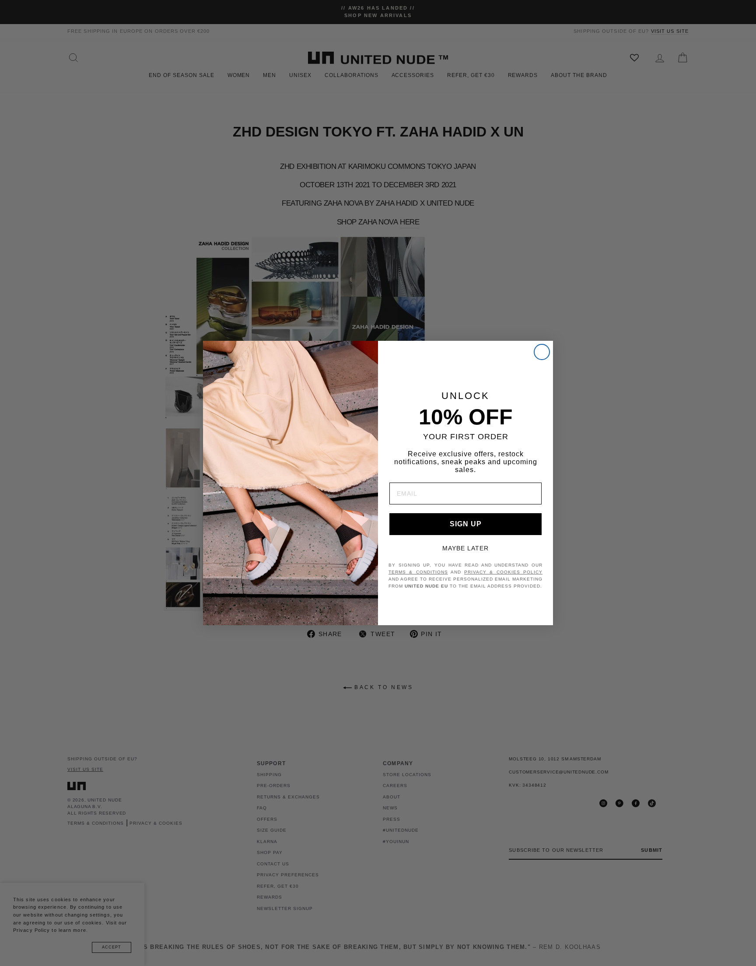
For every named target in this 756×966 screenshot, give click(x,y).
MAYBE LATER (465, 548)
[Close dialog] (542, 352)
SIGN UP (466, 524)
